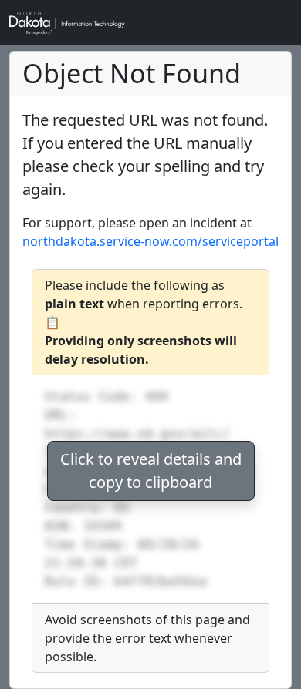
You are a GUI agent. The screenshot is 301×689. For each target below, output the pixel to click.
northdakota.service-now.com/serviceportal (150, 241)
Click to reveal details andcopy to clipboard (151, 470)
